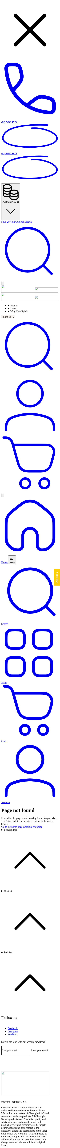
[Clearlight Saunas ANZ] (25, 1094)
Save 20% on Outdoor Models (16, 221)
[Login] (30, 433)
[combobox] (30, 201)
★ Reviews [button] (57, 577)
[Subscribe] (2, 1056)
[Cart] (30, 492)
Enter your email (39, 1050)
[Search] (30, 280)
